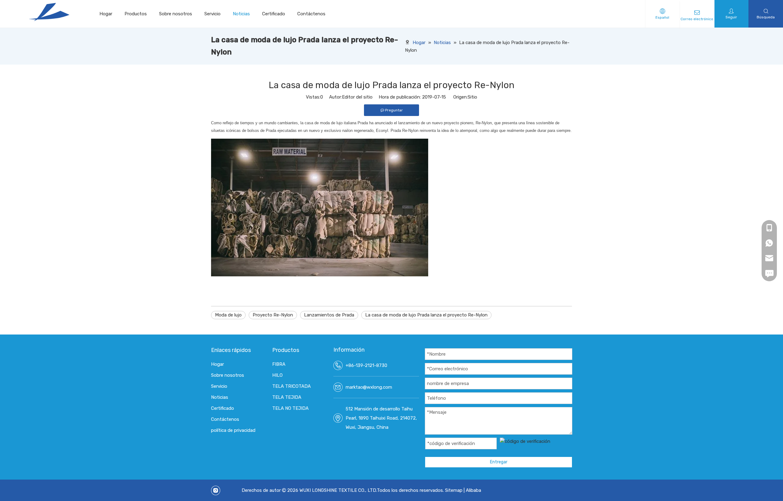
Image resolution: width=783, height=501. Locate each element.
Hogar (105, 14)
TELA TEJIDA (286, 397)
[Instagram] (215, 490)
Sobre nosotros (175, 14)
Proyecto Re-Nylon (273, 315)
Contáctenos (311, 14)
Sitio (472, 97)
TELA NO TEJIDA (290, 408)
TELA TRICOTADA (291, 386)
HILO (277, 375)
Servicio (212, 14)
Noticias (241, 14)
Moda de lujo (228, 315)
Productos (135, 14)
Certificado (273, 14)
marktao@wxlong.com (369, 387)
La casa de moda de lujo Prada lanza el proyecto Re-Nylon (426, 315)
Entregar (498, 462)
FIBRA (278, 364)
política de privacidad (233, 430)
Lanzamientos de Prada (329, 315)
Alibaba (473, 490)
